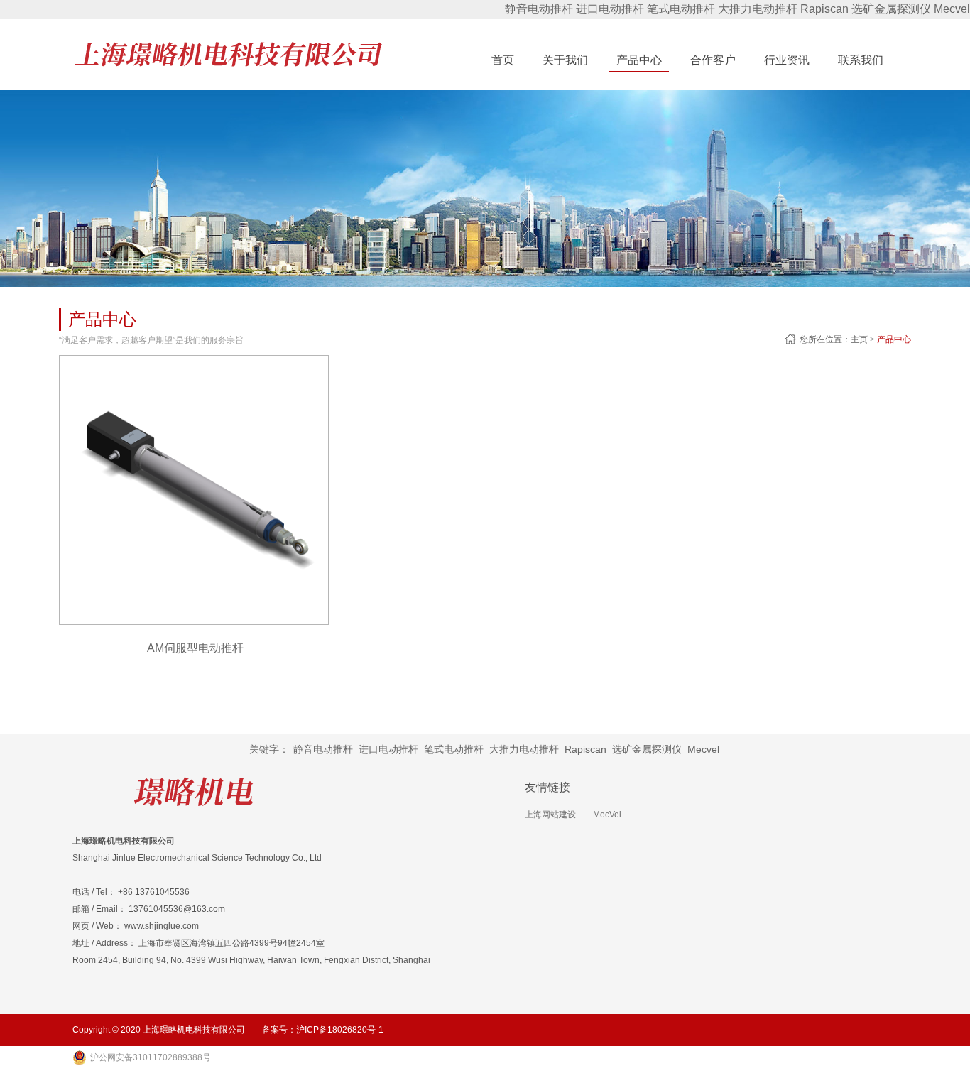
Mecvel (952, 9)
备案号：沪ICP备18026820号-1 (322, 1030)
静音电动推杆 (539, 9)
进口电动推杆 (610, 9)
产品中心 (894, 339)
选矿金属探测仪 (891, 9)
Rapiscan (824, 9)
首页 (502, 60)
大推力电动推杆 (757, 9)
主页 (859, 339)
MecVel (607, 815)
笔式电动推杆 (681, 9)
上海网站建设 (550, 815)
